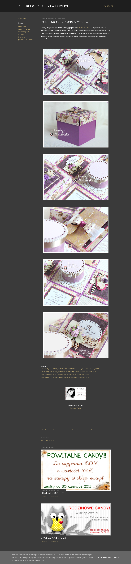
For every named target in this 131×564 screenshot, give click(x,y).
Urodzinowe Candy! (54, 537)
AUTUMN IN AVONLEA (84, 28)
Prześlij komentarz (48, 440)
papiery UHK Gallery (25, 40)
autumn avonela (24, 29)
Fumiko (21, 34)
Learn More (104, 557)
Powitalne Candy (52, 492)
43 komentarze (53, 541)
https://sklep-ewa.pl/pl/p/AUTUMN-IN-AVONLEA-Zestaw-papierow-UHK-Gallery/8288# (70, 369)
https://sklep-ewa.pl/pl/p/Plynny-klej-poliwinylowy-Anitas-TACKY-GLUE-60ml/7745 (68, 372)
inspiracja (21, 37)
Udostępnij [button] (22, 18)
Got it (116, 557)
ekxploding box (23, 32)
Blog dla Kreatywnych (49, 6)
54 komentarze (53, 496)
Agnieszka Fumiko (75, 408)
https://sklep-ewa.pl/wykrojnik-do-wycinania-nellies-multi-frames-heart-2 (65, 377)
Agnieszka (22, 26)
